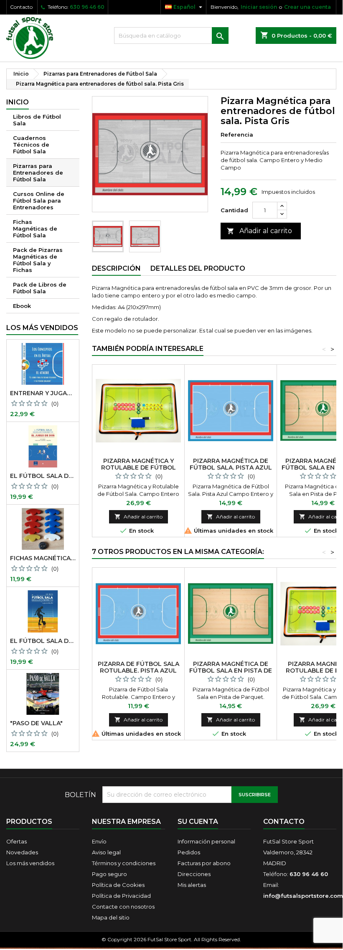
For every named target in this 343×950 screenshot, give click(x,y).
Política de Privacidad (121, 895)
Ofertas (16, 841)
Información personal (206, 841)
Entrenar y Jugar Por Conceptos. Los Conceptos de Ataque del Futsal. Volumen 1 (43, 393)
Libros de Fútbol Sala (37, 120)
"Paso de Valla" (36, 723)
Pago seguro (109, 874)
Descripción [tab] (116, 268)
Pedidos (189, 852)
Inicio (17, 102)
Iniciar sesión (259, 7)
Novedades (22, 852)
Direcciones (194, 874)
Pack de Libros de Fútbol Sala (39, 288)
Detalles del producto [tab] (197, 268)
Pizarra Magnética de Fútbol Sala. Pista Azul (231, 464)
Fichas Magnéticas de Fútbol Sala (35, 228)
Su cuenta (198, 822)
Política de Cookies (118, 884)
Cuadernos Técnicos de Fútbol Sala (31, 145)
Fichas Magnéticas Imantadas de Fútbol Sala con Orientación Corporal (43, 558)
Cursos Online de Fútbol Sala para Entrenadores (38, 201)
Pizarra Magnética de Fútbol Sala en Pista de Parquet (230, 670)
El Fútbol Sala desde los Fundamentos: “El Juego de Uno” (43, 641)
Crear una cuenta (307, 7)
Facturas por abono (204, 863)
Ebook (22, 305)
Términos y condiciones (123, 863)
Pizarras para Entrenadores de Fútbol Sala (38, 173)
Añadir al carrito (259, 231)
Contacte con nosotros (123, 906)
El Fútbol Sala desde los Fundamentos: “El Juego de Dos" (43, 475)
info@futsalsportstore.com (303, 895)
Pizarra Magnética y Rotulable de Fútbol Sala (138, 467)
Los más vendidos (42, 328)
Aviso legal (106, 852)
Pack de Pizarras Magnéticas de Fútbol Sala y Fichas (38, 259)
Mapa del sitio (111, 917)
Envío (99, 841)
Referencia (237, 134)
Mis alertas (192, 884)
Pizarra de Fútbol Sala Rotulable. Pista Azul (138, 667)
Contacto (21, 7)
